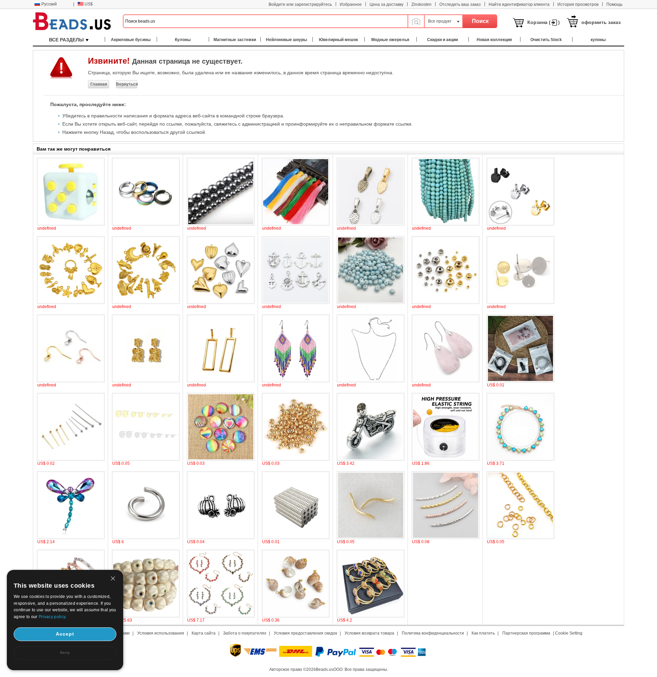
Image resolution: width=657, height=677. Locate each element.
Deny (65, 652)
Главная (98, 84)
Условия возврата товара (369, 633)
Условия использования (160, 633)
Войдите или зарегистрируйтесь (300, 4)
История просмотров (577, 4)
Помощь (614, 4)
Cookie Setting (568, 633)
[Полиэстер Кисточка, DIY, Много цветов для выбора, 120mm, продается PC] (296, 224)
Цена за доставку (386, 4)
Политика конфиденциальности (433, 633)
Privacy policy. (53, 616)
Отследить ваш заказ (460, 4)
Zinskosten (421, 4)
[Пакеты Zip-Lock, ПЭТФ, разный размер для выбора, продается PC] (520, 381)
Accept (65, 634)
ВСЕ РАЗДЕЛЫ (66, 39)
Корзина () (543, 22)
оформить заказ (601, 22)
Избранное (351, 4)
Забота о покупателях (244, 633)
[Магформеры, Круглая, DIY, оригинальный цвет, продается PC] (296, 537)
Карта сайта (204, 633)
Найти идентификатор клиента (519, 4)
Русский (49, 4)
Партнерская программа (526, 633)
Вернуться (126, 84)
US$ (89, 4)
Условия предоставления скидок (305, 633)
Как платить (483, 633)
